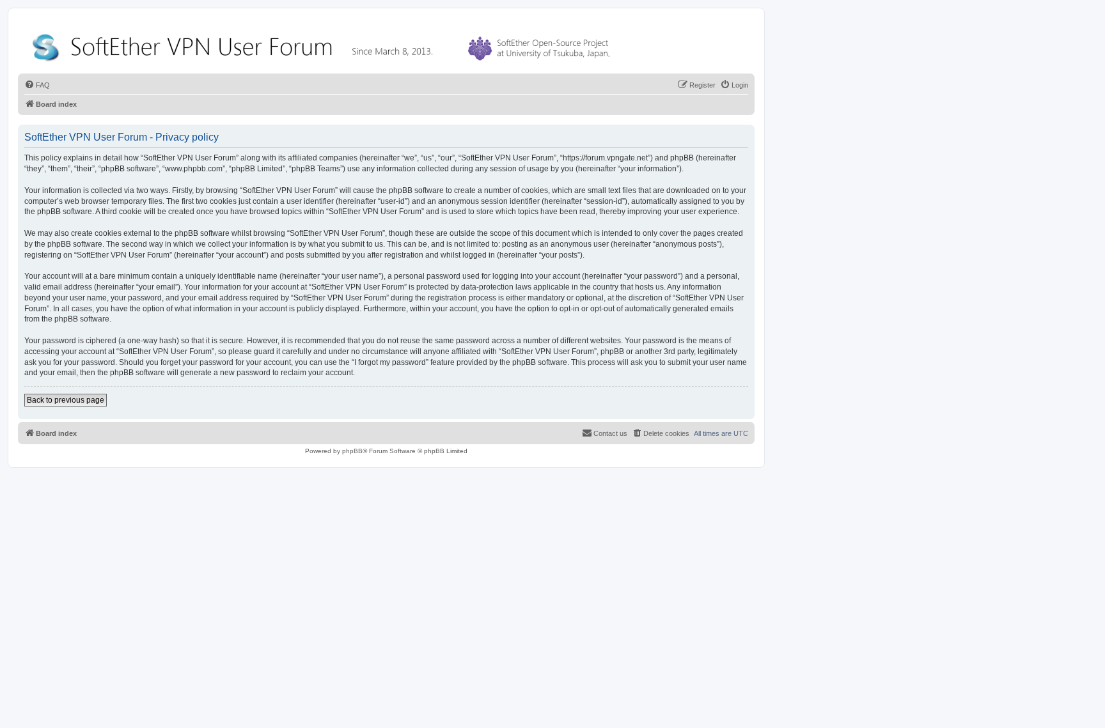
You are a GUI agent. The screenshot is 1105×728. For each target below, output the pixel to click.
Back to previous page (65, 400)
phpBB (352, 450)
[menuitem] (37, 85)
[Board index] (323, 44)
